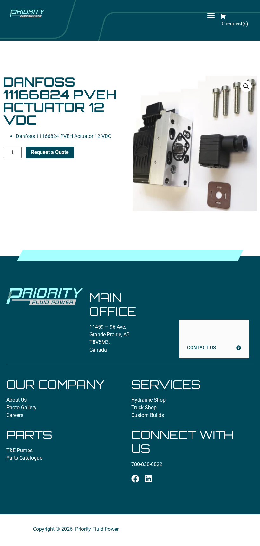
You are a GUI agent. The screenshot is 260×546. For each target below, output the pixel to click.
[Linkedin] (148, 479)
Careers (14, 415)
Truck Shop (144, 408)
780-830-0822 (146, 464)
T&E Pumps (19, 450)
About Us (16, 400)
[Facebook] (135, 479)
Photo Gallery (21, 408)
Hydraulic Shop (148, 400)
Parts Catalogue (24, 458)
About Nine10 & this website (194, 535)
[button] (211, 16)
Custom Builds (147, 415)
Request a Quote (50, 152)
